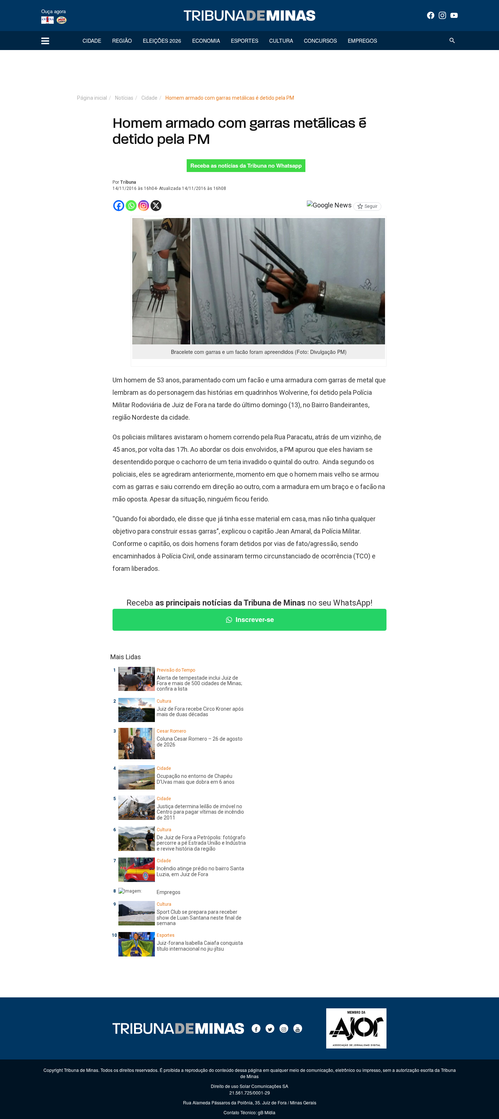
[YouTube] (454, 15)
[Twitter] (270, 1028)
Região (122, 40)
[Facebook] (430, 15)
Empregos (362, 40)
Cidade (92, 40)
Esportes (244, 40)
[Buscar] (452, 40)
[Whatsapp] (131, 205)
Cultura (281, 40)
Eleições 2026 (162, 40)
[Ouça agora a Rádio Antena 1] (47, 20)
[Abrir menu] (45, 40)
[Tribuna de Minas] (249, 15)
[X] (156, 205)
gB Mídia (266, 1112)
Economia (206, 40)
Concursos (320, 40)
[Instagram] (442, 15)
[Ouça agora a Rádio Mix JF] (61, 20)
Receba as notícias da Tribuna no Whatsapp (246, 165)
